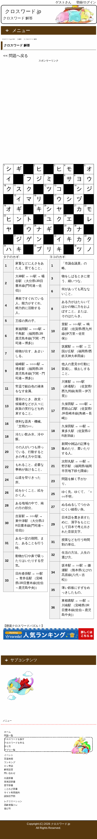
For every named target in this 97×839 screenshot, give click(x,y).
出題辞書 (8, 778)
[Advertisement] (48, 111)
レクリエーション (13, 801)
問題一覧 (8, 735)
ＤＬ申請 (8, 766)
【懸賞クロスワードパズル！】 (23, 626)
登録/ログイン (86, 2)
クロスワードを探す (14, 739)
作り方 (7, 746)
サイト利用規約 (12, 792)
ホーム (7, 732)
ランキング (9, 762)
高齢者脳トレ (11, 805)
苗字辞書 (8, 785)
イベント (8, 755)
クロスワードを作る (14, 742)
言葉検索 (8, 758)
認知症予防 (9, 796)
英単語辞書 (9, 781)
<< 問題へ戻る (15, 56)
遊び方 (7, 808)
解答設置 (8, 769)
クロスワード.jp (23, 11)
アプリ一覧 (9, 750)
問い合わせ (9, 773)
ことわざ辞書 (11, 789)
